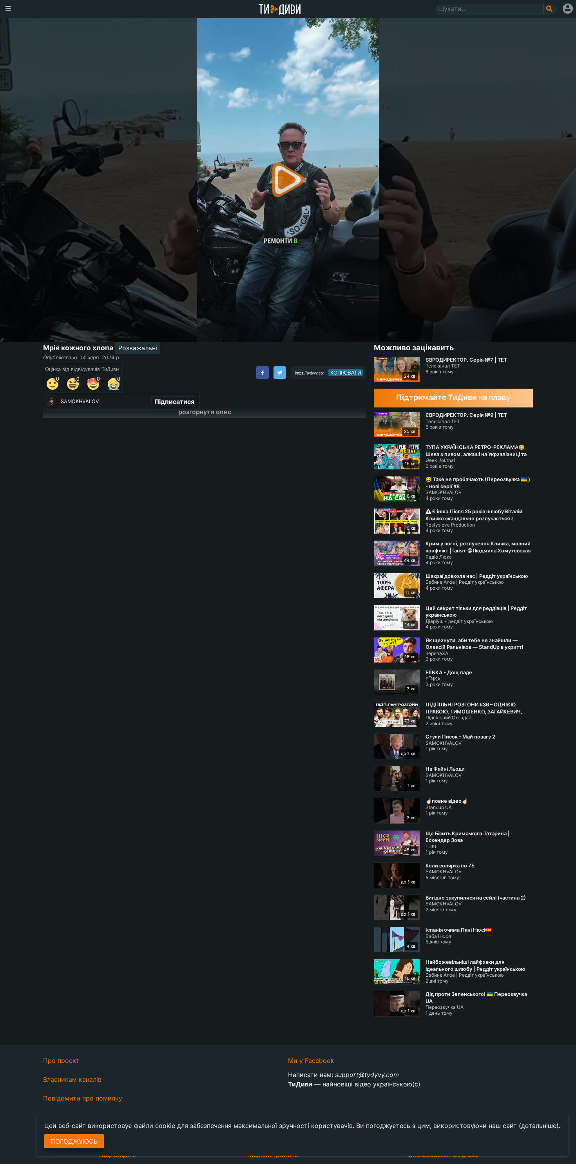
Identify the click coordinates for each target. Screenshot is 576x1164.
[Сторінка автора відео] (51, 401)
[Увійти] (568, 9)
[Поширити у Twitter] (280, 372)
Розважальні (137, 348)
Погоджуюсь (74, 1141)
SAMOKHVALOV (80, 401)
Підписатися (174, 401)
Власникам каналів (72, 1079)
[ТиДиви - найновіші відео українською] (279, 10)
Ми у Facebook (311, 1060)
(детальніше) (539, 1126)
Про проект (61, 1060)
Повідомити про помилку (82, 1098)
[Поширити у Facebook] (262, 372)
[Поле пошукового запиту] (549, 8)
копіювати (345, 372)
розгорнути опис (204, 412)
